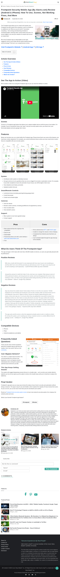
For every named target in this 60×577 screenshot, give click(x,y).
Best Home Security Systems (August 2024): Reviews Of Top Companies (29, 448)
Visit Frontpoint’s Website (11, 47)
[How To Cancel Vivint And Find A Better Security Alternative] (50, 439)
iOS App (39, 47)
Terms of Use (4, 546)
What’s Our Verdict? (9, 74)
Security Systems (28, 6)
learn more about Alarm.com (11, 238)
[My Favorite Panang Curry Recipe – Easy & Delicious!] (5, 529)
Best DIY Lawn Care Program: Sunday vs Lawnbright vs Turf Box (28, 522)
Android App (28, 47)
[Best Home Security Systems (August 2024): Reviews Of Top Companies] (30, 439)
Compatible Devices (9, 70)
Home (4, 6)
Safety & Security (10, 6)
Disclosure (4, 550)
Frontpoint (26, 402)
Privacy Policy (4, 544)
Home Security (20, 6)
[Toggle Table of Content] (13, 52)
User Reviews (7, 68)
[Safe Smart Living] (30, 2)
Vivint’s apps (52, 229)
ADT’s (45, 229)
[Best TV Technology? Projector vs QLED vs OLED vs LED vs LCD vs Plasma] (5, 511)
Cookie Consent (5, 548)
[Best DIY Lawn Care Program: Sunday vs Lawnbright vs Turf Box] (5, 523)
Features (6, 64)
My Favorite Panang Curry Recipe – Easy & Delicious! (25, 528)
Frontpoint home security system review (16, 392)
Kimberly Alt (7, 18)
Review (35, 402)
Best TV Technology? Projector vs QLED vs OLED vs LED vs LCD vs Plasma (31, 510)
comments (3, 350)
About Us (3, 540)
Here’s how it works (47, 22)
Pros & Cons (7, 66)
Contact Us (4, 542)
